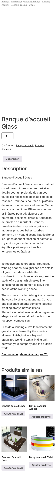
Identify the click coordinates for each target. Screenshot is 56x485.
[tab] (12, 159)
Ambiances (16, 1)
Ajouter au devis (13, 413)
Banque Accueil (24, 145)
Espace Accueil (32, 1)
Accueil (5, 1)
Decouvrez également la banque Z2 (24, 354)
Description (12, 158)
